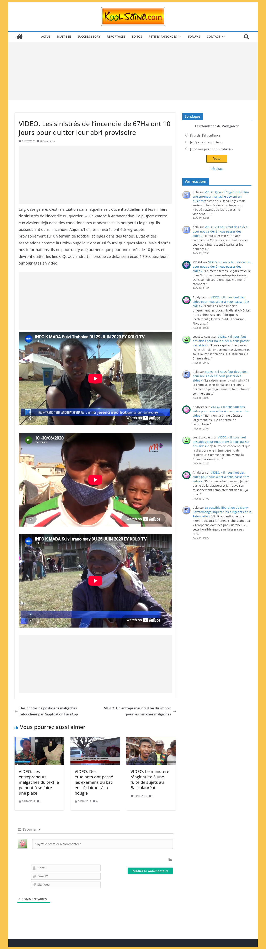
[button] (179, 37)
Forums (194, 36)
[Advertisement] (133, 71)
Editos (137, 36)
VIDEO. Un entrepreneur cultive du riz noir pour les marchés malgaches (137, 711)
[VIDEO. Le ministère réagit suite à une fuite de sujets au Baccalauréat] (151, 751)
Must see (64, 36)
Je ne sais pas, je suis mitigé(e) (211, 149)
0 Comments (47, 141)
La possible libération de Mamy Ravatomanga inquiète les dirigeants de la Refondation (222, 512)
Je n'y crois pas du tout (206, 142)
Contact (213, 36)
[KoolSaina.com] (20, 37)
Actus (45, 36)
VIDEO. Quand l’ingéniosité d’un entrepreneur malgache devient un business (221, 196)
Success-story (89, 36)
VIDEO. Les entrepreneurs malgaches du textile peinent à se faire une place (39, 782)
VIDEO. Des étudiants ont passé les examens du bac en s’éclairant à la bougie (94, 782)
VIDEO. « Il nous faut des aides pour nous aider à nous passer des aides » (220, 231)
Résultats (217, 169)
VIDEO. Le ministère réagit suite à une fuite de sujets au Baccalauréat (150, 779)
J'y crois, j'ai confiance (205, 135)
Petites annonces (163, 36)
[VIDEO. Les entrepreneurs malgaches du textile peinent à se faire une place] (39, 751)
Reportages (116, 36)
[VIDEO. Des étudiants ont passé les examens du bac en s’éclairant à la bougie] (95, 751)
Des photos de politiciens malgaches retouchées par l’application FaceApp (49, 711)
